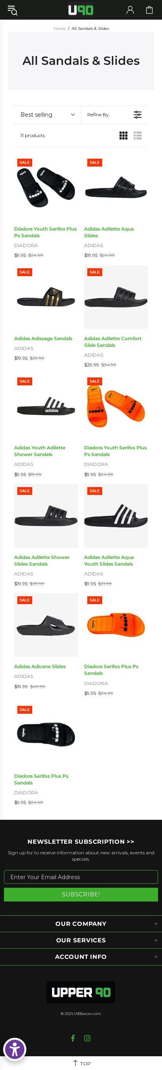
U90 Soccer (81, 10)
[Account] (130, 10)
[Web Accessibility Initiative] (14, 1049)
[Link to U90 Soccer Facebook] (73, 1038)
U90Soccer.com (87, 1013)
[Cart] (149, 10)
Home (59, 28)
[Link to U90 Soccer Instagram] (87, 1038)
